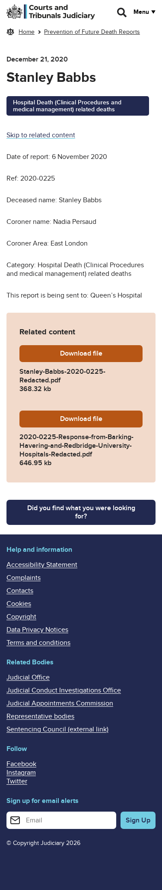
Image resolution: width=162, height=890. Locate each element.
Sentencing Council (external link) (57, 729)
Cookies (18, 603)
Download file (101, 353)
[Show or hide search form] (122, 12)
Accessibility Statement (41, 564)
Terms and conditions (38, 642)
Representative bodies (40, 716)
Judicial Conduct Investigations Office (63, 690)
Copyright (21, 616)
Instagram (21, 772)
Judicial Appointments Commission (59, 703)
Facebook (21, 764)
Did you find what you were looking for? (81, 512)
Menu (141, 12)
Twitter (16, 781)
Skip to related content (40, 135)
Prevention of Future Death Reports (92, 32)
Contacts (19, 590)
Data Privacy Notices (37, 629)
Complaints (23, 577)
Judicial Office (28, 677)
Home (27, 32)
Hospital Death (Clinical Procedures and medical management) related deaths (67, 106)
